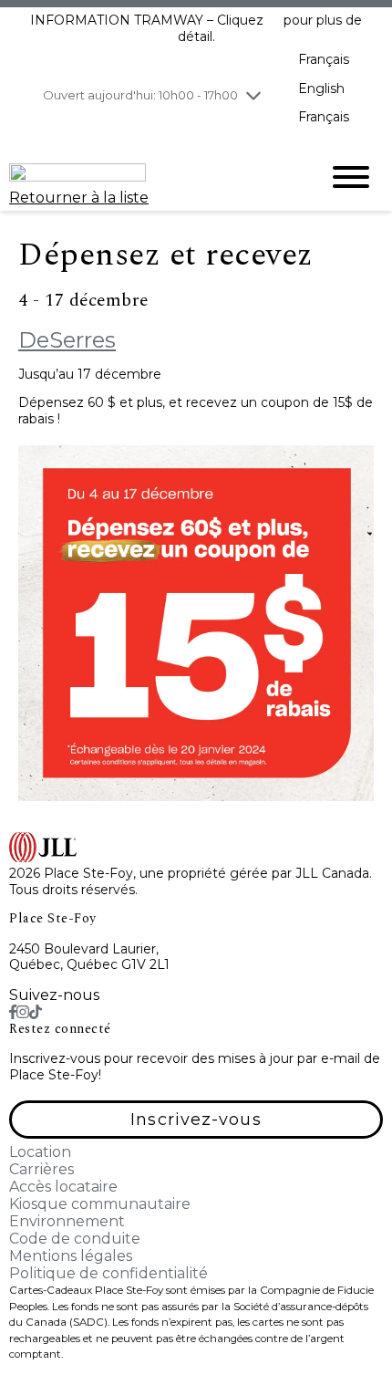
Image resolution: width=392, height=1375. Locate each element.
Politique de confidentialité (108, 1273)
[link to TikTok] (35, 1012)
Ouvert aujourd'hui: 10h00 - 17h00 (140, 95)
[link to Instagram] (22, 1012)
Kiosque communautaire (100, 1204)
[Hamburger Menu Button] (351, 177)
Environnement (67, 1221)
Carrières (41, 1169)
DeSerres (67, 340)
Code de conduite (74, 1238)
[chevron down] (253, 95)
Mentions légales (70, 1256)
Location (40, 1152)
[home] (150, 177)
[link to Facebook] (12, 1012)
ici (273, 20)
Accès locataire (63, 1186)
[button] (196, 1119)
